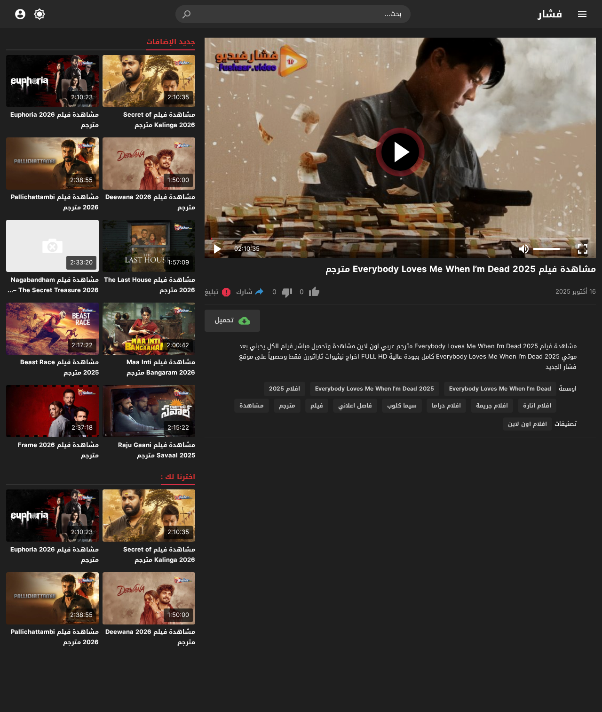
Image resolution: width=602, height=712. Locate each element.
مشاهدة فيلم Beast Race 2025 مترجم (59, 367)
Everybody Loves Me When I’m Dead (500, 389)
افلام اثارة (537, 405)
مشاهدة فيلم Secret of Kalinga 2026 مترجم (159, 120)
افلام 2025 (284, 389)
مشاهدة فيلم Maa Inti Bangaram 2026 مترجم (161, 367)
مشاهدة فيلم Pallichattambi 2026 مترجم (55, 202)
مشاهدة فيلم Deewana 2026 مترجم (150, 202)
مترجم (287, 405)
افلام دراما (446, 405)
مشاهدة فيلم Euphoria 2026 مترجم (54, 120)
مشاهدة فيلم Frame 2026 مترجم (58, 450)
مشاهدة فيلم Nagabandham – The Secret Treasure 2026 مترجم (55, 290)
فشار (550, 14)
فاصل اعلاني (355, 405)
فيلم (316, 405)
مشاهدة (251, 405)
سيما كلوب (402, 405)
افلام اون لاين (527, 424)
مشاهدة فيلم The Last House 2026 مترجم (149, 285)
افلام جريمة (492, 405)
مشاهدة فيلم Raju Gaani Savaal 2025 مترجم (156, 450)
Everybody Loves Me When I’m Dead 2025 (374, 389)
